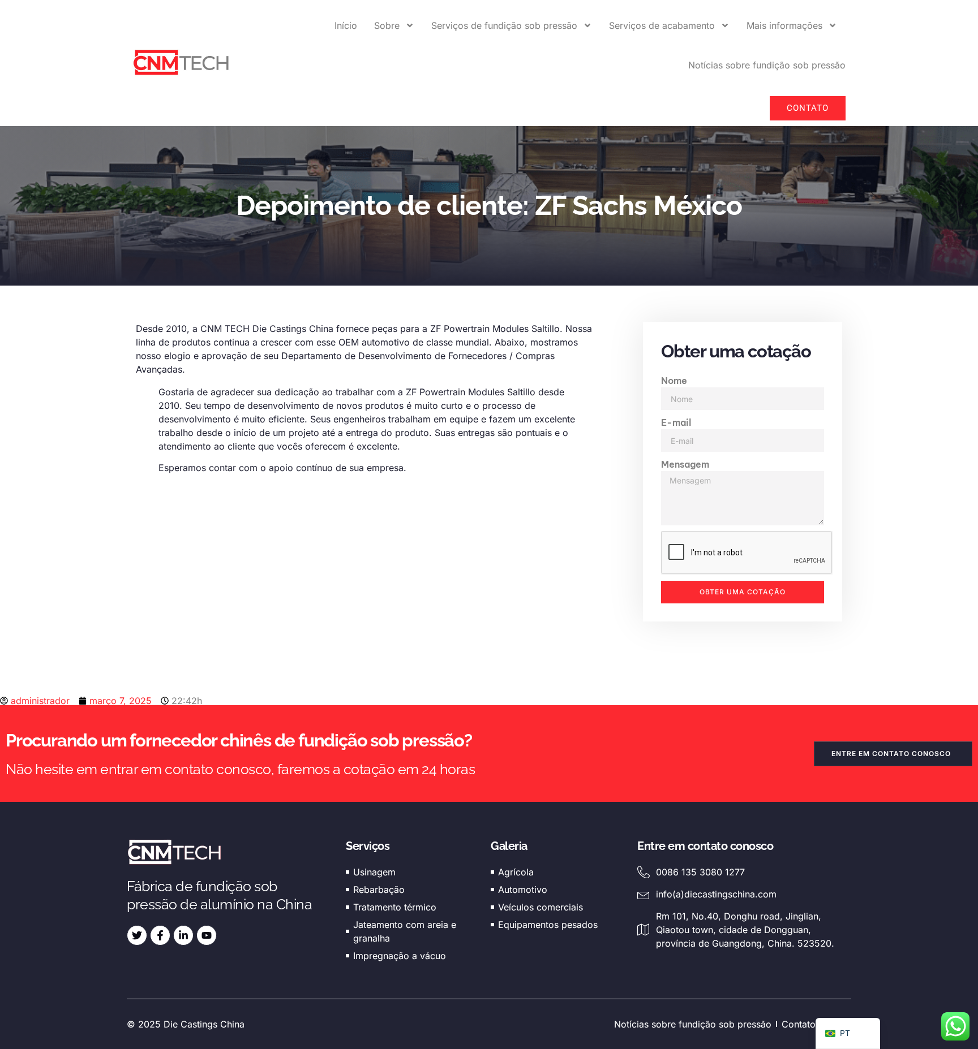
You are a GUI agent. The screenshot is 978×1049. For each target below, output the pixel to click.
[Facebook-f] (160, 935)
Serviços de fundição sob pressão (504, 25)
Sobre (387, 25)
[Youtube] (206, 935)
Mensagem (685, 464)
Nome (674, 380)
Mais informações (784, 25)
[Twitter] (137, 935)
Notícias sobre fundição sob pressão (767, 65)
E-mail (676, 422)
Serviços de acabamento (662, 25)
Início (345, 25)
